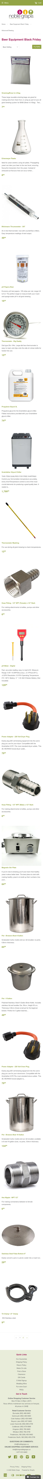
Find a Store (21, 1371)
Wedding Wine (21, 1383)
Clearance (21, 1374)
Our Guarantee (21, 1359)
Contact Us (34, 1477)
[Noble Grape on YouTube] (33, 1457)
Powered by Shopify (28, 1470)
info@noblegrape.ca (21, 1444)
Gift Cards (21, 1377)
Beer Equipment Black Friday (19, 24)
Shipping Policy (21, 1362)
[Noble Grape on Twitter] (9, 1457)
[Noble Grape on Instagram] (27, 1457)
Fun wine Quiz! (21, 1386)
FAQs (21, 1389)
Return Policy (21, 1365)
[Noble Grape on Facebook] (15, 1457)
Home (3, 24)
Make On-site (21, 1368)
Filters (37, 47)
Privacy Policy (14, 1467)
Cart (39, 3)
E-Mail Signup (22, 1380)
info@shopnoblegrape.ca (21, 1449)
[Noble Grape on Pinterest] (21, 1457)
